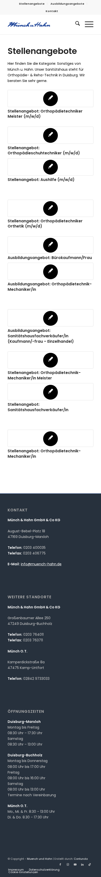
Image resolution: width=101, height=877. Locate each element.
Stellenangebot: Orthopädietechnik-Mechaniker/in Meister (44, 375)
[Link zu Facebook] (60, 864)
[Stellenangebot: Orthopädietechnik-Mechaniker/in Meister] (50, 360)
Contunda (81, 859)
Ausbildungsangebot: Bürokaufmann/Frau (50, 257)
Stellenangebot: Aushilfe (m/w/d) (41, 179)
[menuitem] (31, 3)
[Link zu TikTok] (89, 864)
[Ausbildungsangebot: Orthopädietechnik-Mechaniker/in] (50, 271)
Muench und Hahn (39, 859)
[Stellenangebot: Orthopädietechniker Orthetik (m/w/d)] (50, 208)
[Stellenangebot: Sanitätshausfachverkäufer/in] (50, 391)
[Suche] (75, 24)
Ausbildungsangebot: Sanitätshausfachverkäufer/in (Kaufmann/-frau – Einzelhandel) (41, 336)
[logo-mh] (42, 24)
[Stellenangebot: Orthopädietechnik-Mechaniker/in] (50, 438)
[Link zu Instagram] (67, 864)
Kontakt (52, 11)
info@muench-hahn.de (41, 564)
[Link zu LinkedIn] (82, 864)
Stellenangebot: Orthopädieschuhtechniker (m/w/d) (44, 150)
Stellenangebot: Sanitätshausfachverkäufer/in (38, 407)
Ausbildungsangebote (67, 4)
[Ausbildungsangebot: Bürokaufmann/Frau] (50, 245)
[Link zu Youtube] (75, 864)
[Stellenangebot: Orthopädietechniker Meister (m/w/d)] (50, 98)
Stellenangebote (32, 4)
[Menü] (86, 24)
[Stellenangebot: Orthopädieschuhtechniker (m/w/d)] (50, 135)
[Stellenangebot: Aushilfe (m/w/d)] (50, 167)
